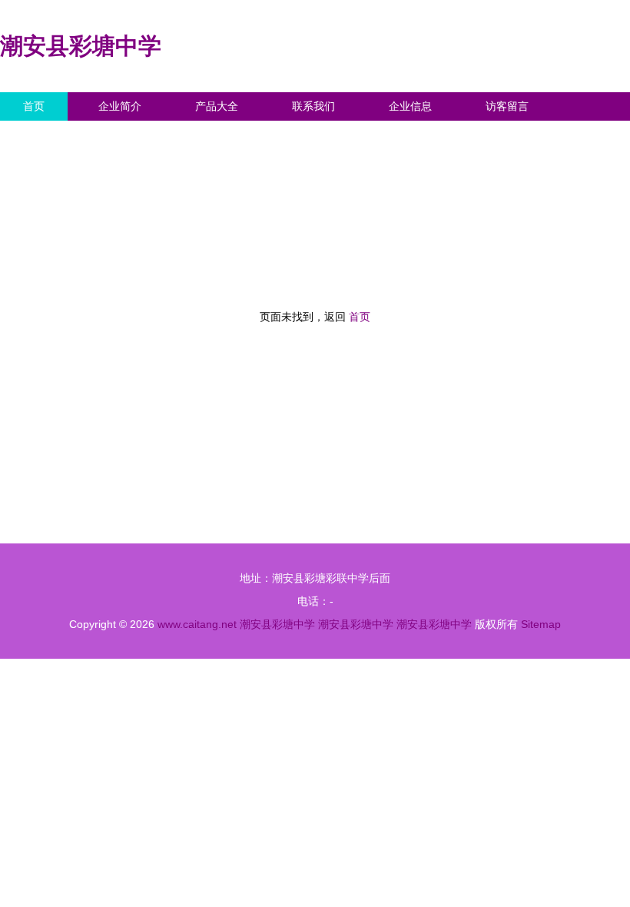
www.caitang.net (197, 624)
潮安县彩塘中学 (80, 45)
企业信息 (410, 106)
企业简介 (119, 106)
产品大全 (216, 106)
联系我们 (313, 106)
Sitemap (541, 624)
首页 (34, 106)
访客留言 (507, 106)
